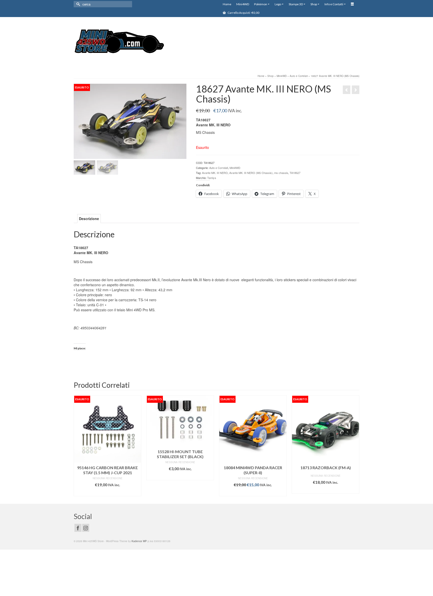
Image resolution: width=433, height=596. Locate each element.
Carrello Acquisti (243, 13)
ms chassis (281, 173)
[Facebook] (77, 528)
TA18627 (295, 173)
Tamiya (211, 178)
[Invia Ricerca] (77, 4)
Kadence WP (139, 541)
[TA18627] (130, 120)
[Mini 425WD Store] (119, 42)
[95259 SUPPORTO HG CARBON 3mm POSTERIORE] (346, 89)
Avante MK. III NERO (215, 173)
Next (355, 445)
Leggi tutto (107, 492)
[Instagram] (85, 528)
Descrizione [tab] (89, 218)
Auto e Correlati (218, 168)
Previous (78, 445)
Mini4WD (235, 168)
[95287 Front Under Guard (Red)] (355, 89)
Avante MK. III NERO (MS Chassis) (251, 173)
